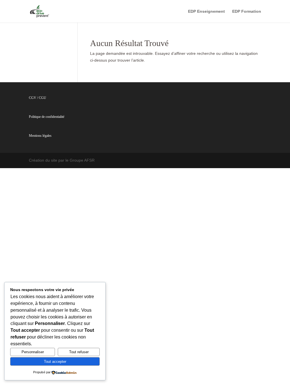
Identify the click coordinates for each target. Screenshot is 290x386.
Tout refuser (79, 352)
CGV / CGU (37, 98)
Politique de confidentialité (46, 117)
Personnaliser (33, 352)
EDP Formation (246, 11)
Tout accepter (55, 361)
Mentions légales (40, 136)
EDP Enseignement (206, 11)
